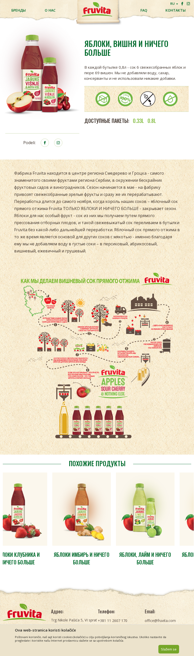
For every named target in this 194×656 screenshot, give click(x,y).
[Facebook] (182, 4)
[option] (34, 520)
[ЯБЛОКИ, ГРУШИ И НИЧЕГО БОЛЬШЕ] (162, 509)
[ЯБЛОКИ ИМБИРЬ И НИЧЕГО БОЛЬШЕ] (34, 509)
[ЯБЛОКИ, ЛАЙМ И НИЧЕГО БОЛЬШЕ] (98, 509)
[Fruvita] (24, 612)
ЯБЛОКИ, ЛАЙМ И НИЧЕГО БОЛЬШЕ (98, 558)
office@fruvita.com (160, 620)
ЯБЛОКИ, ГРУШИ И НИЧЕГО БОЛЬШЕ (162, 558)
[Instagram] (188, 4)
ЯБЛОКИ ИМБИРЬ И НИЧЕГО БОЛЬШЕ (34, 558)
